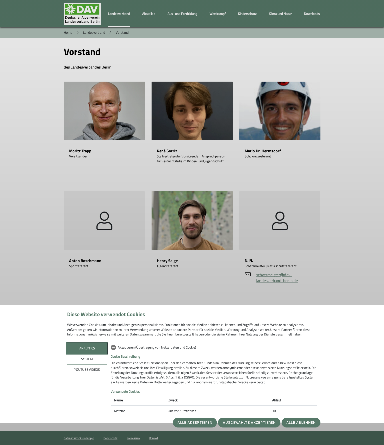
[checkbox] (214, 347)
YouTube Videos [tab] (87, 369)
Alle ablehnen (301, 423)
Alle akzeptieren (195, 423)
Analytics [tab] (87, 348)
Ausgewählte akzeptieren (249, 423)
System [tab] (87, 358)
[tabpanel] (214, 379)
